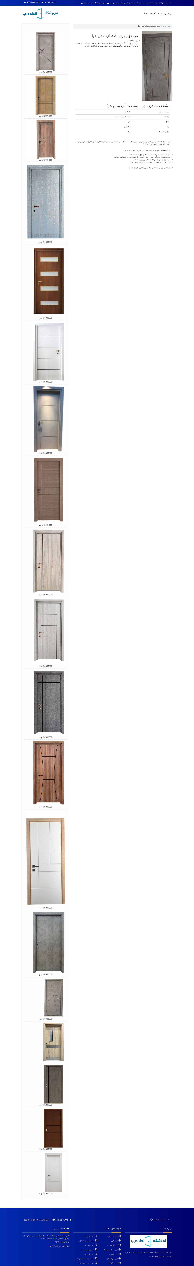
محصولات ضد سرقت (147, 3)
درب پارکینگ (113, 1263)
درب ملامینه (113, 1254)
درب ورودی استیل (87, 1249)
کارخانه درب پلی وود (164, 167)
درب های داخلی (129, 3)
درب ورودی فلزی (111, 1258)
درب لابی (114, 1240)
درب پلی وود (89, 1254)
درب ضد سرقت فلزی (86, 1240)
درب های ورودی (113, 3)
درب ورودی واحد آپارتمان (85, 1258)
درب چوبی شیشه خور (86, 1263)
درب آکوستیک (99, 3)
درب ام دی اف (89, 1236)
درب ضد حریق (86, 3)
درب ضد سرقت (165, 3)
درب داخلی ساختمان (110, 1249)
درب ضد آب (89, 1245)
